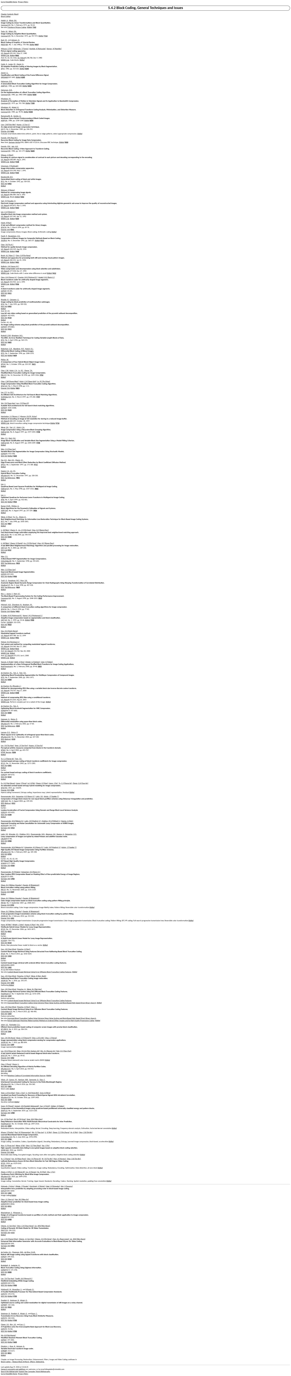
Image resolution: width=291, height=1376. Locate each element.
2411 (12, 1152)
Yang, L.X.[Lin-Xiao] (8, 1093)
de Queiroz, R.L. (7, 673)
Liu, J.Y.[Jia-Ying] (7, 1119)
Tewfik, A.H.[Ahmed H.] (23, 1279)
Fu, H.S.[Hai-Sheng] (8, 783)
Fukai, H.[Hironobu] (53, 1186)
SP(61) (3, 465)
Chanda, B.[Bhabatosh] (31, 885)
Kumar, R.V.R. (6, 506)
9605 (9, 342)
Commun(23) (5, 103)
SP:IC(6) (3, 227)
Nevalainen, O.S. (14, 236)
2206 (9, 1139)
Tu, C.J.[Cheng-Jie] (7, 759)
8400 (29, 86)
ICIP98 (9, 622)
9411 (9, 293)
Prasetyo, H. (21, 989)
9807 (9, 524)
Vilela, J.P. (4, 1080)
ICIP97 (3, 1294)
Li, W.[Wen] (5, 530)
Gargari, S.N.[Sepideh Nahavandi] (27, 1106)
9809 (18, 587)
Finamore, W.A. (17, 1252)
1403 (9, 1071)
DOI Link (4, 550)
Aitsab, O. (23, 1300)
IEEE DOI (4, 184)
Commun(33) (5, 112)
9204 (17, 219)
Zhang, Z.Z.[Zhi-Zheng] (61, 1132)
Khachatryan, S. (6, 1213)
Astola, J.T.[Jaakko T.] (51, 797)
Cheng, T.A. (28, 371)
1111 (13, 1233)
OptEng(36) (5, 432)
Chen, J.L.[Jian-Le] (7, 1200)
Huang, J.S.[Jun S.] (23, 125)
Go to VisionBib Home (9, 2)
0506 (13, 866)
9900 (15, 577)
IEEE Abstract (6, 739)
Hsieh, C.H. (13, 371)
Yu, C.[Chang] (6, 1159)
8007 (37, 45)
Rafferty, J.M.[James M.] (10, 267)
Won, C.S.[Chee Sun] (8, 449)
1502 (9, 956)
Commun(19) (5, 25)
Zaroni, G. (20, 64)
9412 (54, 273)
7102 (34, 27)
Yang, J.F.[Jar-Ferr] (21, 746)
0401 (12, 132)
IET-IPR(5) (4, 1029)
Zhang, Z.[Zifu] (6, 1172)
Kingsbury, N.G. (17, 336)
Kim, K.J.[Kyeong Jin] (47, 1051)
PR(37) (3, 890)
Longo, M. (12, 64)
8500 (31, 112)
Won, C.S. (4, 438)
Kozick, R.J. (29, 349)
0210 (9, 777)
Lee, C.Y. (4, 392)
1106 (9, 1032)
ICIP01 (3, 812)
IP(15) (3, 929)
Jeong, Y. (9, 594)
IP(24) (3, 954)
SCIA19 (3, 877)
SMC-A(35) (5, 535)
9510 (9, 318)
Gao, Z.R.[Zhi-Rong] (8, 1038)
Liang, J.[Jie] (53, 783)
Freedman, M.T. (13, 581)
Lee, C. (22, 1325)
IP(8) (2, 500)
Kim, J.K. (13, 1325)
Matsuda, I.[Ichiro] (7, 1186)
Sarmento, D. (34, 1080)
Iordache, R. (15, 1265)
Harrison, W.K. (23, 1080)
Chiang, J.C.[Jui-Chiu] (8, 1226)
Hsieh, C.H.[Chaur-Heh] (27, 382)
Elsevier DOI (5, 132)
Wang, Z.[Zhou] (6, 517)
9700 (15, 1296)
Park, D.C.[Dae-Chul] (63, 1051)
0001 (12, 230)
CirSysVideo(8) (6, 561)
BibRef (29, 27)
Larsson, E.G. (5, 732)
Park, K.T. (17, 594)
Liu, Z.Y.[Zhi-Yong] (24, 530)
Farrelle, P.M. (6, 147)
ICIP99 (3, 574)
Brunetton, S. (17, 1290)
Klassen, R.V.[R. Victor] (28, 417)
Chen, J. (34, 1007)
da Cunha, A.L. (6, 1252)
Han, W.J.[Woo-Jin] (22, 1200)
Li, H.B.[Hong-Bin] (32, 1093)
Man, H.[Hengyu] (59, 1159)
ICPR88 (3, 1351)
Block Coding (5, 17)
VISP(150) (4, 801)
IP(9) (2, 677)
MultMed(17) (6, 994)
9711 (36, 465)
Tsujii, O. (4, 581)
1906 (13, 879)
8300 (23, 77)
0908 (9, 841)
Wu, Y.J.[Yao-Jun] (38, 1132)
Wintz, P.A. (13, 21)
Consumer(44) (6, 598)
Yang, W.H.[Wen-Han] (34, 1119)
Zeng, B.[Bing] (45, 1093)
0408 (17, 693)
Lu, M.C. (11, 392)
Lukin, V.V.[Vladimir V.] (32, 821)
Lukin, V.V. (39, 797)
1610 (9, 1100)
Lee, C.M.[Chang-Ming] (9, 1239)
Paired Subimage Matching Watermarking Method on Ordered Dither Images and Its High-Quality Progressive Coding (50, 1021)
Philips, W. (4, 360)
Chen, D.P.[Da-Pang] (23, 256)
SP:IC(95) (4, 788)
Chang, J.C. (19, 460)
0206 (14, 752)
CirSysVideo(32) (6, 1137)
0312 (9, 550)
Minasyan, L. (17, 1213)
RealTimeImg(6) (7, 667)
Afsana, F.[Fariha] (7, 1132)
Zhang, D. (22, 517)
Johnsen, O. (15, 40)
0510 (9, 943)
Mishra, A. (15, 506)
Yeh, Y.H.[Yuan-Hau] (8, 403)
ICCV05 (3, 941)
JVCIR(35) (4, 981)
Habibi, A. (4, 21)
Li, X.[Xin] (48, 1132)
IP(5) (2, 340)
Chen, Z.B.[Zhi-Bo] (85, 1132)
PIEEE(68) (4, 45)
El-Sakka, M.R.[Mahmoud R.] (11, 616)
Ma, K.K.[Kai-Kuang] (8, 1335)
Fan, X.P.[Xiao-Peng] (18, 1159)
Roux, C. (34, 1314)
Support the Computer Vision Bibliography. (34, 1372)
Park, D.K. (12, 438)
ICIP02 (3, 775)
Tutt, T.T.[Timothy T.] (8, 201)
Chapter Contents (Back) (10, 14)
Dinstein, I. (5, 1346)
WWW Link (5, 56)
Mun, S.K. (23, 581)
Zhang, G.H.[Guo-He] (80, 783)
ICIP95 (3, 316)
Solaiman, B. (14, 1300)
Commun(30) (5, 95)
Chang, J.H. (5, 1325)
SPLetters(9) (5, 724)
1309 (12, 1045)
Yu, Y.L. (15, 517)
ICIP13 (3, 965)
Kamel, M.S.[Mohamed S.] (32, 616)
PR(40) (3, 903)
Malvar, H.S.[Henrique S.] (10, 642)
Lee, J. (3, 484)
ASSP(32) (4, 86)
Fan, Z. (15, 673)
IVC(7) (3, 129)
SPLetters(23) (6, 1084)
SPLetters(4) (5, 476)
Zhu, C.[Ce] (51, 1172)
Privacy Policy (23, 2)
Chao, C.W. (5, 371)
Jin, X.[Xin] (74, 1132)
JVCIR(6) (4, 241)
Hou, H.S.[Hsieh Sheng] (9, 631)
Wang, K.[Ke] (20, 1146)
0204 (18, 726)
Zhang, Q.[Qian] (42, 783)
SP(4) (3, 69)
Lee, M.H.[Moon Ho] (8, 1051)
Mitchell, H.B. (6, 605)
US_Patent (5, 53)
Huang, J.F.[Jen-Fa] (36, 746)
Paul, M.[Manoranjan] (23, 1132)
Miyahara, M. (6, 99)
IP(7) (2, 522)
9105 (17, 173)
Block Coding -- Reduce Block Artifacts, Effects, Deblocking (22, 1362)
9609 (15, 356)
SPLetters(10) (6, 737)
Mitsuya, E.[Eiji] (7, 49)
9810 (18, 563)
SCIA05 (3, 863)
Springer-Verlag (14, 142)
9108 (17, 162)
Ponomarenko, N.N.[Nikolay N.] (12, 821)
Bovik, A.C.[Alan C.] (8, 256)
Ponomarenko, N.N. (8, 797)
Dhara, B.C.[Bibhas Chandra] (11, 885)
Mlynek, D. (30, 1290)
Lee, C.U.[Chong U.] (8, 212)
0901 (13, 1246)
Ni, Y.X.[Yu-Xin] (47, 1159)
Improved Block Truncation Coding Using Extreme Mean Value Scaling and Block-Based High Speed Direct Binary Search (51, 1003)
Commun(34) (5, 151)
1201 (12, 918)
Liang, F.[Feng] (21, 783)
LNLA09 (3, 839)
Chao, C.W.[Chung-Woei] (10, 382)
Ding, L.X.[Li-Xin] (38, 1038)
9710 (57, 423)
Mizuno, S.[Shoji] (7, 155)
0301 (9, 766)
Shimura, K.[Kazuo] (8, 190)
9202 (22, 197)
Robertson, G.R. (6, 349)
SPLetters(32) (6, 1177)
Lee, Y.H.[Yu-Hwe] (7, 746)
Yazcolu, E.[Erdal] (7, 662)
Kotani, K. (15, 107)
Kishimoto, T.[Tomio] (20, 49)
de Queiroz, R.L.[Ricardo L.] (11, 686)
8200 (27, 69)
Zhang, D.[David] (16, 543)
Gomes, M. (13, 1080)
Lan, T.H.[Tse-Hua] (7, 1279)
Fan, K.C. (4, 460)
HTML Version (6, 752)
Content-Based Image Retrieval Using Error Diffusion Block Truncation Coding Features (39, 972)
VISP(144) (4, 511)
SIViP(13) (4, 1111)
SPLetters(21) (6, 1069)
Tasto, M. (4, 32)
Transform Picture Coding (16, 27)
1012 (13, 828)
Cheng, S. (15, 1064)
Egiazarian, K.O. (71, 834)
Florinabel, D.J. (14, 1025)
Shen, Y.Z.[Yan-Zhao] (33, 1146)
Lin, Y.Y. (12, 471)
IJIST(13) (4, 548)
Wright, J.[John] (18, 925)
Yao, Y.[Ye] (45, 1146)
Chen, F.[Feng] (6, 1064)
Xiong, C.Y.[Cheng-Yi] (23, 1038)
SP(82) (3, 750)
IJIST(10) (4, 620)
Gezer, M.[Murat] (7, 1106)
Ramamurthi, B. (7, 116)
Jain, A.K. (14, 147)
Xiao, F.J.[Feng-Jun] (8, 1146)
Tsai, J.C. (13, 427)
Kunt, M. (4, 40)
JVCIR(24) (4, 1042)
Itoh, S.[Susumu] (67, 1186)
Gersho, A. (17, 116)
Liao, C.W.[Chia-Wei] (8, 125)
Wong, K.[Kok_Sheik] (38, 976)
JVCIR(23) (4, 916)
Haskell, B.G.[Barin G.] (46, 277)
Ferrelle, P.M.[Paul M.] (9, 138)
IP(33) (3, 1163)
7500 (33, 103)
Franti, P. (4, 236)
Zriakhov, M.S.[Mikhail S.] (51, 821)
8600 (31, 121)
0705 (12, 905)
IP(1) (2, 182)
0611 (9, 932)
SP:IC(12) (4, 386)
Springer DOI (5, 828)
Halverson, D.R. (6, 82)
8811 (9, 1353)
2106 (12, 790)
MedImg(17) (5, 585)
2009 (9, 1126)
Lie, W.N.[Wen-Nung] (42, 1226)
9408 (17, 252)
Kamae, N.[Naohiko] (54, 49)
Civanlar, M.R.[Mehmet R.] (27, 277)
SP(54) (3, 364)
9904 (15, 502)
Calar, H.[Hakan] (47, 662)
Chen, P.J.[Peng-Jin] (34, 1159)
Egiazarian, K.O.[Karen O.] (25, 797)
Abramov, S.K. (51, 834)
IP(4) (2, 304)
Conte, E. (4, 64)
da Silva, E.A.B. (29, 1252)
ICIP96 (3, 408)
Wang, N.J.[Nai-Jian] (34, 989)
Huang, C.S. (5, 471)
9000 (66, 142)
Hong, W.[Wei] (6, 925)
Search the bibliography (9, 1372)
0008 (9, 680)
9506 (17, 284)
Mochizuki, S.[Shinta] (37, 1186)
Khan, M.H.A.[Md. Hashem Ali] (28, 1051)
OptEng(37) (5, 489)
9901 (17, 638)
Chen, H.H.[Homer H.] (9, 277)
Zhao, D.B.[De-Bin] (74, 1159)
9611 (34, 364)
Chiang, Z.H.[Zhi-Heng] (43, 1239)
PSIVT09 (4, 1244)
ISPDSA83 (4, 77)
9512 (42, 241)
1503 (9, 1014)
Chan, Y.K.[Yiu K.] (7, 245)
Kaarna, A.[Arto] (67, 821)
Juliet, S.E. (4, 1025)
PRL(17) (4, 375)
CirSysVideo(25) (6, 1012)
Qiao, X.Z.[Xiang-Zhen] (40, 530)
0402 (9, 184)
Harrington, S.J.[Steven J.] (10, 417)
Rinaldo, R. (5, 300)
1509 (9, 996)
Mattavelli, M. (6, 1290)
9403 (17, 612)
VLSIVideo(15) (6, 397)
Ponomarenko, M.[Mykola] (10, 872)
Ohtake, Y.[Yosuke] (22, 1186)
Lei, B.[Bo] (31, 783)
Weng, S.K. (5, 427)
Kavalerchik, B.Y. (7, 177)
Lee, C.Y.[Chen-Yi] (22, 403)
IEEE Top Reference (8, 478)
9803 (17, 388)
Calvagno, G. (14, 300)
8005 (17, 56)
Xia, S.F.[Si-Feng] (20, 1119)
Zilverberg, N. (17, 605)
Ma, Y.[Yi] (40, 925)
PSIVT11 (4, 1230)
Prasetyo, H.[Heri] (23, 949)
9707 (38, 397)
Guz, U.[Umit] (45, 1106)
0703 (9, 854)
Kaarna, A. (60, 834)
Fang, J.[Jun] (20, 1093)
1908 (13, 1113)
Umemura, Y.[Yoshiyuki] (9, 166)
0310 (13, 739)
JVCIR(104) (5, 1150)
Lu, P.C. (20, 371)
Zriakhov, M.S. (24, 834)
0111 (17, 649)
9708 (38, 432)
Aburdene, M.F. (18, 349)
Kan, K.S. (11, 460)
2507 (9, 1179)
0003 (40, 667)
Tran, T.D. (22, 673)
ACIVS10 (4, 826)
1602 (12, 983)
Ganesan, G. (5, 719)
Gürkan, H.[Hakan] (57, 1106)
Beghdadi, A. (5, 1265)
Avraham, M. (27, 605)
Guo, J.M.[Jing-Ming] (8, 949)
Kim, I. (3, 594)
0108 (9, 815)
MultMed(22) (6, 1124)
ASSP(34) (4, 121)
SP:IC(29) (4, 1056)
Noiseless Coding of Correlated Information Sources (26, 1076)
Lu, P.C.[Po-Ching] (43, 382)
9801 (18, 478)
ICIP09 (3, 1204)
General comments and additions (13, 1369)
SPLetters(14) (6, 852)
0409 (12, 892)
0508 (9, 537)
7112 (46, 36)
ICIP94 (3, 291)
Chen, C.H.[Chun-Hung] (25, 1226)
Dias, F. (42, 1080)
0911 (9, 1206)
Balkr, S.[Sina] (19, 662)
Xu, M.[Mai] (41, 1172)
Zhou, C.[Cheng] (51, 1038)
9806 (36, 489)
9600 (15, 456)
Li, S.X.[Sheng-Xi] (19, 1172)
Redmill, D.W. (6, 336)
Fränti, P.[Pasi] (6, 223)
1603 (9, 1087)
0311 (13, 803)
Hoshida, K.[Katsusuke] (37, 49)
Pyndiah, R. (5, 1300)
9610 (9, 410)
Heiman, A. (20, 1346)
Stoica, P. (14, 719)
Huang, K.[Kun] (30, 925)
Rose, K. (12, 1346)
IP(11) (3, 763)
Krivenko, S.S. (14, 834)
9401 (17, 262)
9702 (41, 375)
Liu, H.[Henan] (31, 1172)
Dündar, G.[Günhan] (32, 662)
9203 (17, 208)
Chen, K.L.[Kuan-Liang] (61, 1239)
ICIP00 (3, 711)
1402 (9, 967)
